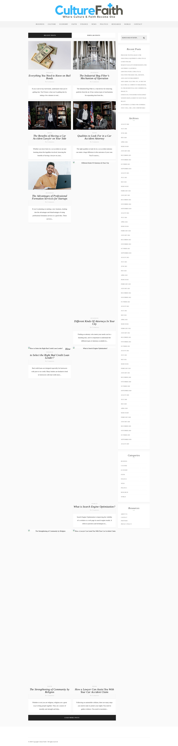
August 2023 (125, 257)
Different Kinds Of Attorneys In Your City (94, 322)
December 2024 (126, 199)
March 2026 (125, 146)
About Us (124, 514)
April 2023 (124, 275)
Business (40, 24)
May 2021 (124, 359)
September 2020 (126, 390)
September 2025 (126, 168)
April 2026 (124, 142)
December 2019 (126, 426)
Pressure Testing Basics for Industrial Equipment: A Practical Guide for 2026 (133, 58)
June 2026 (124, 133)
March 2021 (125, 364)
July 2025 (124, 177)
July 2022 (124, 310)
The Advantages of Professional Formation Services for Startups (49, 197)
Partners (124, 520)
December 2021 (126, 337)
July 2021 (124, 355)
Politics (104, 24)
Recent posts (50, 35)
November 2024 (126, 204)
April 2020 (124, 408)
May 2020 (124, 404)
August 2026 (125, 124)
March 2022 (125, 324)
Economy (63, 24)
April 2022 (124, 319)
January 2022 (125, 333)
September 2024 (126, 208)
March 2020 (125, 413)
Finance (84, 24)
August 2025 (125, 173)
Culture (52, 24)
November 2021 (126, 342)
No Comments (49, 81)
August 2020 (125, 395)
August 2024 (125, 213)
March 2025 (125, 186)
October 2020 (125, 386)
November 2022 (126, 297)
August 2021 (125, 350)
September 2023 (126, 253)
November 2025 (126, 160)
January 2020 (125, 421)
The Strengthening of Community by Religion (49, 691)
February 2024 (126, 231)
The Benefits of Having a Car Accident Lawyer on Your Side (49, 137)
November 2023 (126, 244)
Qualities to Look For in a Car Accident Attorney (94, 137)
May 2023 (124, 271)
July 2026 (124, 128)
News (94, 24)
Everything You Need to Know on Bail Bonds (50, 77)
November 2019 (126, 430)
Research (116, 24)
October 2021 (125, 346)
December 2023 (126, 239)
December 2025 (126, 155)
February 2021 (126, 368)
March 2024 (125, 226)
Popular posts (93, 35)
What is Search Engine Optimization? (94, 506)
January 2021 (125, 373)
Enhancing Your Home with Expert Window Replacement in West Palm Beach (133, 98)
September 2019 (126, 439)
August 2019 (125, 444)
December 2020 (126, 377)
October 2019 (125, 435)
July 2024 (124, 217)
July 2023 (124, 262)
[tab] (50, 35)
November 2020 (126, 381)
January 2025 (125, 195)
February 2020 (126, 417)
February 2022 (126, 328)
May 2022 (124, 315)
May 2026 (124, 137)
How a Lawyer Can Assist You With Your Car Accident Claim (94, 691)
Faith (74, 24)
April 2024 (124, 222)
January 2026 (125, 151)
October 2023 (125, 248)
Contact (138, 24)
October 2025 (125, 164)
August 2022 (125, 306)
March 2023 (125, 279)
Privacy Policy (126, 524)
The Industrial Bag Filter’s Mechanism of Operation (94, 77)
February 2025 (126, 191)
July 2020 (124, 399)
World (127, 24)
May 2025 (124, 182)
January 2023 (125, 288)
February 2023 (126, 284)
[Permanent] (49, 70)
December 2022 (126, 293)
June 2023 (124, 266)
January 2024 (125, 235)
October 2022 (125, 302)
